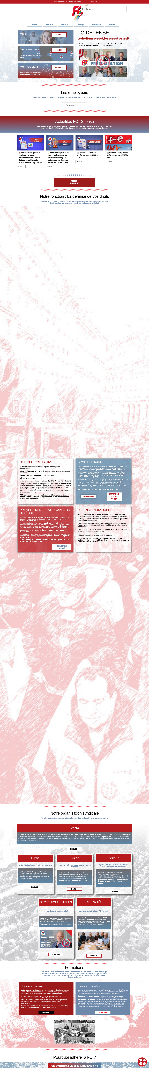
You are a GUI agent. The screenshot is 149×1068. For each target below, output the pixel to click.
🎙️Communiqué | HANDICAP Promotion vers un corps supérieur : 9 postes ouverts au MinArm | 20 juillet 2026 (119, 158)
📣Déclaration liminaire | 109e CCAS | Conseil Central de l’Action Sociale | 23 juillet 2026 (59, 156)
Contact (112, 24)
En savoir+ (21, 166)
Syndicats (65, 24)
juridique (81, 24)
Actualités (49, 24)
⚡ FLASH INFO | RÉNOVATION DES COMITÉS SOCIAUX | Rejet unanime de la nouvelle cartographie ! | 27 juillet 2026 (30, 158)
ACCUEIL (34, 24)
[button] (103, 63)
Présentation (96, 24)
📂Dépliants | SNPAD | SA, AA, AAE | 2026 (88, 154)
